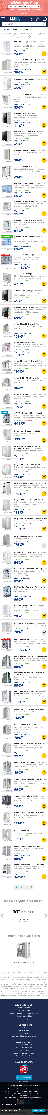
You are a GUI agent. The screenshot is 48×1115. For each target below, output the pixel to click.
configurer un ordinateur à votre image (16, 35)
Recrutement (24, 1030)
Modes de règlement (24, 1050)
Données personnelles (19, 1013)
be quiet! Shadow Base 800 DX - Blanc (30, 483)
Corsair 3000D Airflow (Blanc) (27, 725)
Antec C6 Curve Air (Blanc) (25, 361)
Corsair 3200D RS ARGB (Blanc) (27, 779)
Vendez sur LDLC (24, 1027)
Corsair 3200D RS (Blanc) (24, 762)
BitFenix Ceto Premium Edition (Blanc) (30, 569)
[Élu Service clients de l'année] (24, 1073)
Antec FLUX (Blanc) (22, 394)
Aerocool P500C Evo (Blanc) (26, 255)
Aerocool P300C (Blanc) (24, 183)
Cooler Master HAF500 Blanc (26, 639)
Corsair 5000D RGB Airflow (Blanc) (29, 813)
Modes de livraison (24, 1047)
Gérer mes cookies (24, 1016)
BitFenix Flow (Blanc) (23, 606)
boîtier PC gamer (29, 991)
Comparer (8, 55)
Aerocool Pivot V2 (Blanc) (25, 274)
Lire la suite (43, 37)
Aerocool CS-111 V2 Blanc (24, 95)
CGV (18, 1010)
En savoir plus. (23, 1100)
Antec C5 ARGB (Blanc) (24, 342)
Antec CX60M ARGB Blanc (25, 378)
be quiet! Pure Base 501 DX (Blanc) (28, 465)
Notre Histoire (24, 1008)
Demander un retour (24, 1056)
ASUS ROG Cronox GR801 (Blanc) (28, 413)
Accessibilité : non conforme (24, 1036)
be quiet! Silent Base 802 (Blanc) (28, 537)
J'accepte (38, 1110)
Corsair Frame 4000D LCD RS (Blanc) (29, 864)
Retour (7, 29)
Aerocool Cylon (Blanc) (24, 113)
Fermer (24, 14)
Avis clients (26, 1010)
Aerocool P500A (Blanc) (24, 201)
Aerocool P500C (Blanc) (24, 237)
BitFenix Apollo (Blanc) (24, 552)
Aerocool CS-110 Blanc (23, 80)
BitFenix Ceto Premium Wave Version (30, 587)
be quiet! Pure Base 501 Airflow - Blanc (30, 519)
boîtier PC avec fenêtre (18, 977)
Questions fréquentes (24, 1045)
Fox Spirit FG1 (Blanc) (23, 42)
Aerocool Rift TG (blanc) (24, 307)
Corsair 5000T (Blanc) (23, 831)
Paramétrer (11, 1110)
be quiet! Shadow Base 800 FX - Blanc (30, 500)
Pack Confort (29, 1053)
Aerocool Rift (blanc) (23, 291)
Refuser (9, 1105)
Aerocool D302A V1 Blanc (25, 167)
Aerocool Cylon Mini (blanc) (26, 131)
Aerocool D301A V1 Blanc (24, 150)
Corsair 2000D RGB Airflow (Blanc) (29, 710)
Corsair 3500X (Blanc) (23, 796)
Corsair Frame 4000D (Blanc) (26, 846)
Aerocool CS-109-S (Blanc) (25, 60)
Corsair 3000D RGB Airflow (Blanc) (29, 743)
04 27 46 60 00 (24, 1077)
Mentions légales (24, 1019)
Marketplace (24, 1033)
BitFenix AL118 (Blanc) (23, 624)
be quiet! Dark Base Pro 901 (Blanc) (29, 431)
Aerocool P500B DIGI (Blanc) (26, 220)
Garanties (17, 1053)
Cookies (34, 1013)
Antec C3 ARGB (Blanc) (24, 324)
